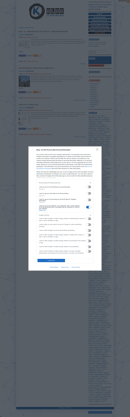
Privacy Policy (76, 267)
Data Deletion (54, 267)
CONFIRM (51, 260)
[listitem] (65, 183)
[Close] (98, 150)
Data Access (65, 267)
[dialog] (65, 208)
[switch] (88, 187)
